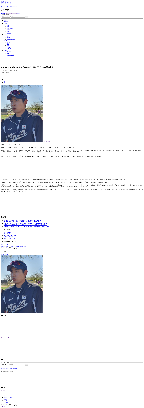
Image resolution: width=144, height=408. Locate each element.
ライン (5, 399)
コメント (9, 53)
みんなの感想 (10, 55)
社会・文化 (10, 31)
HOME (5, 20)
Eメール (6, 400)
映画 (8, 45)
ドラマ (8, 42)
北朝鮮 (8, 29)
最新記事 (6, 22)
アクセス (9, 52)
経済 (8, 26)
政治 (8, 25)
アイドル (9, 47)
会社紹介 (3, 368)
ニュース (6, 23)
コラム (8, 37)
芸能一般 (9, 48)
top (1, 406)
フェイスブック (8, 397)
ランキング (7, 50)
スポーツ (9, 33)
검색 (27, 16)
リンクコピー (7, 402)
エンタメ (6, 40)
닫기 (18, 13)
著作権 (7, 368)
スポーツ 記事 (4, 244)
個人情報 (15, 368)
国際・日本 (10, 28)
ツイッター (7, 396)
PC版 (11, 368)
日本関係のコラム (11, 39)
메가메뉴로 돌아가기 (11, 13)
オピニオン (7, 34)
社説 (8, 36)
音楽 (8, 44)
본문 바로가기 (4, 1)
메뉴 (3, 406)
